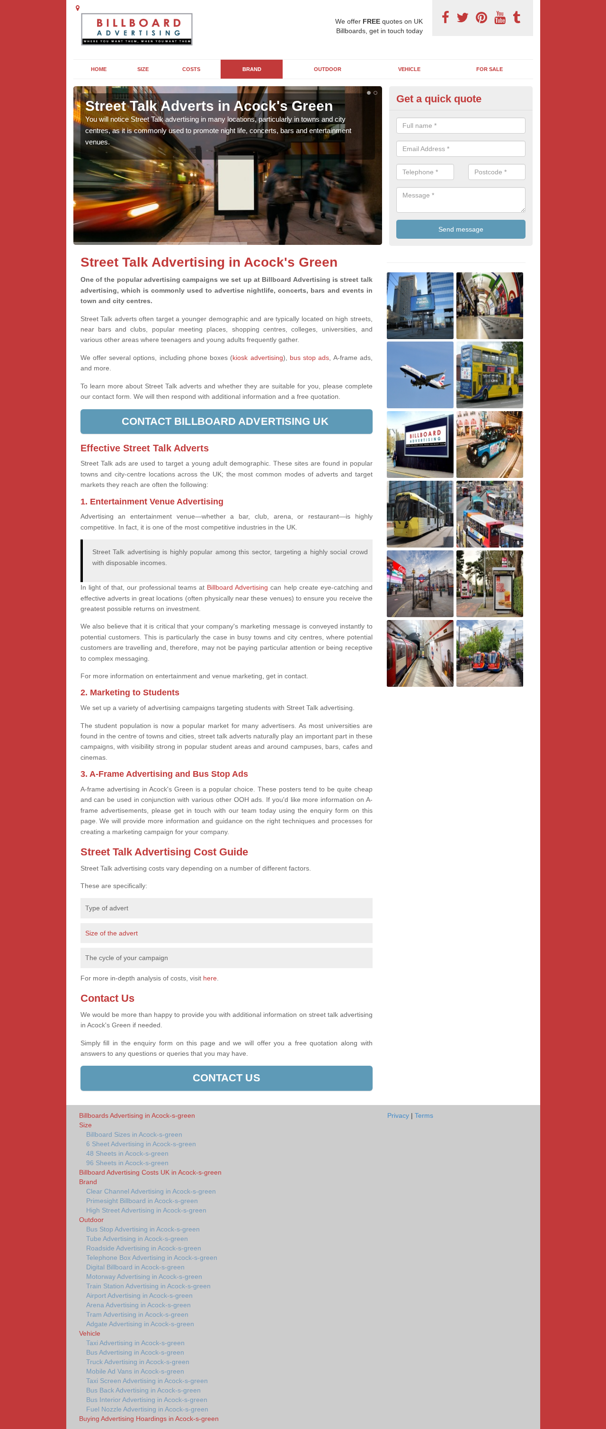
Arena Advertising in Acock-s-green (138, 1305)
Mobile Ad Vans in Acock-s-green (135, 1371)
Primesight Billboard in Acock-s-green (142, 1200)
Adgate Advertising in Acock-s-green (140, 1324)
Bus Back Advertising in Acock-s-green (143, 1390)
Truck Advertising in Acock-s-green (137, 1362)
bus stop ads (310, 357)
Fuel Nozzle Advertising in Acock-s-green (147, 1409)
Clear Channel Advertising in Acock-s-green (151, 1191)
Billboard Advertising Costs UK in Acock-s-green (150, 1172)
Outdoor (327, 69)
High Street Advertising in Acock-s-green (146, 1210)
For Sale (489, 69)
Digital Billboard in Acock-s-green (135, 1267)
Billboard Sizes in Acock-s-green (134, 1134)
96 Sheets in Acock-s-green (127, 1163)
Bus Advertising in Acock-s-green (135, 1352)
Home (99, 69)
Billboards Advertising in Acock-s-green (137, 1115)
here (210, 978)
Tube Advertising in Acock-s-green (137, 1238)
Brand (251, 69)
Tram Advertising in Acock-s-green (137, 1314)
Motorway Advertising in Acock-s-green (144, 1276)
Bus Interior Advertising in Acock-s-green (146, 1399)
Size (143, 69)
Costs (191, 69)
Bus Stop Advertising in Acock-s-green (143, 1229)
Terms (424, 1115)
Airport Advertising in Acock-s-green (139, 1295)
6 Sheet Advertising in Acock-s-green (141, 1144)
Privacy (398, 1115)
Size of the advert (111, 933)
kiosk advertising (257, 357)
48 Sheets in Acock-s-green (127, 1153)
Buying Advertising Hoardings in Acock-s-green (149, 1418)
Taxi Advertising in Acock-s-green (135, 1343)
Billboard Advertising (237, 587)
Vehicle (409, 69)
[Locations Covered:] (78, 8)
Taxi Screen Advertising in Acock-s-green (147, 1380)
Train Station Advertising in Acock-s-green (148, 1286)
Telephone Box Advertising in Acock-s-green (151, 1257)
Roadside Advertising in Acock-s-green (143, 1248)
